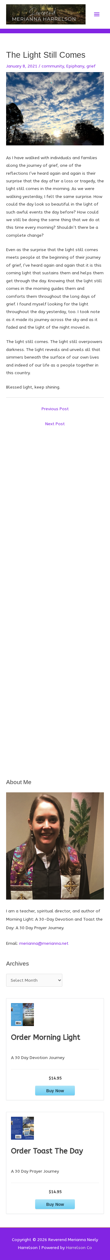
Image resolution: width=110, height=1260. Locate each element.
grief (91, 66)
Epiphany (75, 66)
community (53, 66)
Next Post (55, 423)
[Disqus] (55, 506)
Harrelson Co (79, 1247)
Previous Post (55, 408)
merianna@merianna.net (43, 943)
